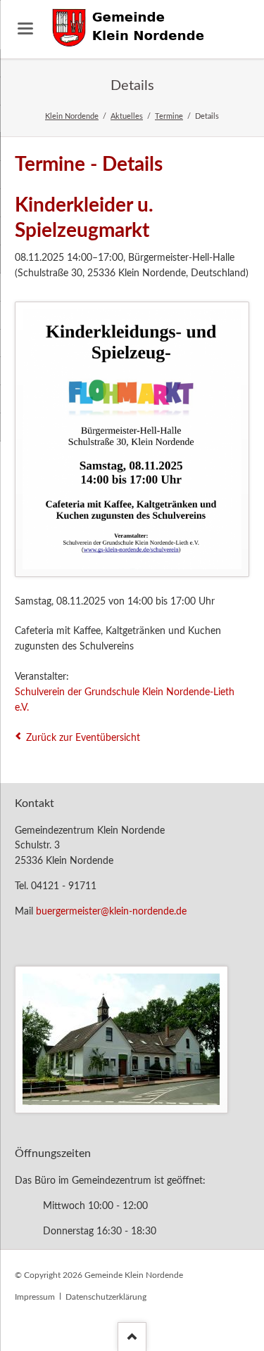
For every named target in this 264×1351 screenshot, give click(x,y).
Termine (169, 116)
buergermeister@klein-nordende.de (111, 912)
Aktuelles (127, 116)
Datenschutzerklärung (105, 1297)
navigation (25, 28)
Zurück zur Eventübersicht (83, 738)
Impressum (35, 1297)
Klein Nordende (72, 116)
